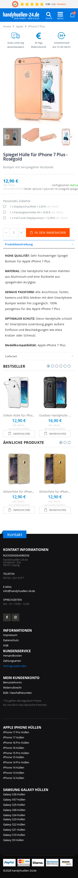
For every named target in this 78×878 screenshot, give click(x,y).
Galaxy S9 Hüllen (13, 840)
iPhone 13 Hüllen (13, 773)
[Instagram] (15, 617)
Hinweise (61, 4)
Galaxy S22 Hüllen (14, 824)
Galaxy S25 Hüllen (14, 805)
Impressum (10, 635)
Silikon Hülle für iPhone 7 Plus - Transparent (19, 415)
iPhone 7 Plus (36, 26)
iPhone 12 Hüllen (13, 778)
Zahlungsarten (12, 661)
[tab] (39, 244)
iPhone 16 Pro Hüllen (16, 742)
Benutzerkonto (12, 682)
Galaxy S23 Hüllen (14, 819)
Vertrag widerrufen (14, 666)
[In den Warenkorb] (19, 433)
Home (7, 26)
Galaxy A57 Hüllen (14, 799)
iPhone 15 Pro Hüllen (16, 753)
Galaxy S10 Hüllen (14, 835)
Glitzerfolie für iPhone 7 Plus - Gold (55, 492)
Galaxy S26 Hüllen (14, 794)
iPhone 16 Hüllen (13, 748)
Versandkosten (12, 655)
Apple (19, 26)
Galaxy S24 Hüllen (14, 815)
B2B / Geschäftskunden (17, 693)
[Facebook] (7, 617)
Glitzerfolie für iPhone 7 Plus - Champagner (19, 492)
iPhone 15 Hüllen (13, 757)
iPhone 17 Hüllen (13, 737)
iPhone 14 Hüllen (13, 767)
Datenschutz (11, 640)
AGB (5, 645)
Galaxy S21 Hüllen (14, 829)
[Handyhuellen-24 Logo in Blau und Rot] (21, 14)
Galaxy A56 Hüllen (14, 810)
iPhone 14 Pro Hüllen (16, 762)
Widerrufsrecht (12, 687)
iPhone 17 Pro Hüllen (16, 732)
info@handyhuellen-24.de (19, 591)
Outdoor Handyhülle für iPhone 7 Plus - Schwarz (55, 415)
